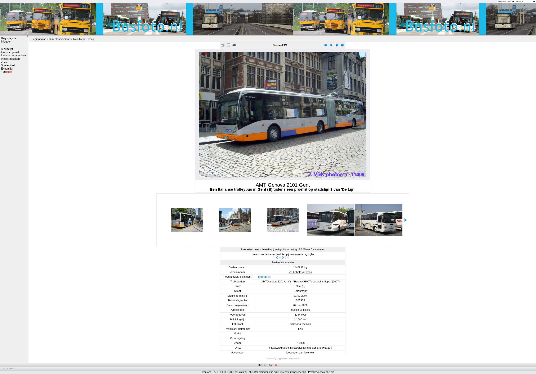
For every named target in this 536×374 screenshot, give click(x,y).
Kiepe (326, 281)
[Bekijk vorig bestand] (331, 46)
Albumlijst (7, 48)
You (6, 71)
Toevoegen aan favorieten (300, 352)
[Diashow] (234, 46)
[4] (285, 257)
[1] (277, 257)
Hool (297, 281)
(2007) (336, 281)
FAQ (215, 372)
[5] (288, 257)
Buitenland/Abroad (59, 39)
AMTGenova (269, 281)
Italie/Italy (78, 39)
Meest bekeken (10, 58)
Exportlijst (7, 68)
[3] (282, 257)
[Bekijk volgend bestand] (337, 46)
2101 (280, 281)
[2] (280, 257)
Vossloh (317, 281)
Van (290, 281)
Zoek (4, 62)
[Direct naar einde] (342, 46)
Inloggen (6, 41)
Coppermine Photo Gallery (288, 359)
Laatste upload (10, 52)
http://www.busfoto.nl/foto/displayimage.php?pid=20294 (300, 347)
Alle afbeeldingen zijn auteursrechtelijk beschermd (277, 372)
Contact (206, 372)
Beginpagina (8, 38)
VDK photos (296, 272)
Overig (90, 39)
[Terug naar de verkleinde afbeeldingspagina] (222, 46)
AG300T (306, 281)
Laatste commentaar (13, 55)
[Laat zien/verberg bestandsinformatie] (228, 46)
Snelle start (8, 65)
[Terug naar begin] (325, 46)
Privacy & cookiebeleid (321, 372)
